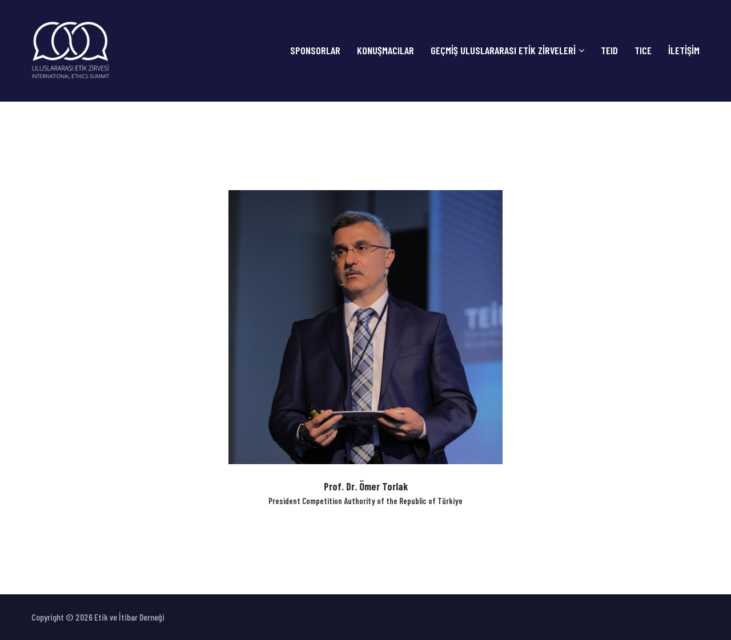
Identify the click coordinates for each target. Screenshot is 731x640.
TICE (643, 51)
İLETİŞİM (684, 51)
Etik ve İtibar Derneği (128, 616)
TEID (609, 51)
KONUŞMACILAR (385, 51)
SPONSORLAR (315, 51)
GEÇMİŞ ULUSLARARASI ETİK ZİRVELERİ (503, 51)
